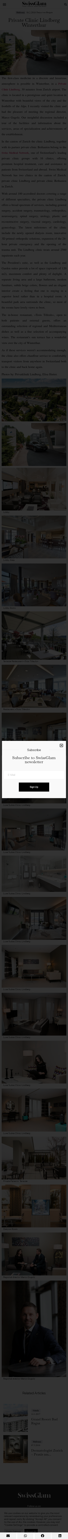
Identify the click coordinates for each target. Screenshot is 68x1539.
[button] (8, 1535)
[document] (34, 769)
